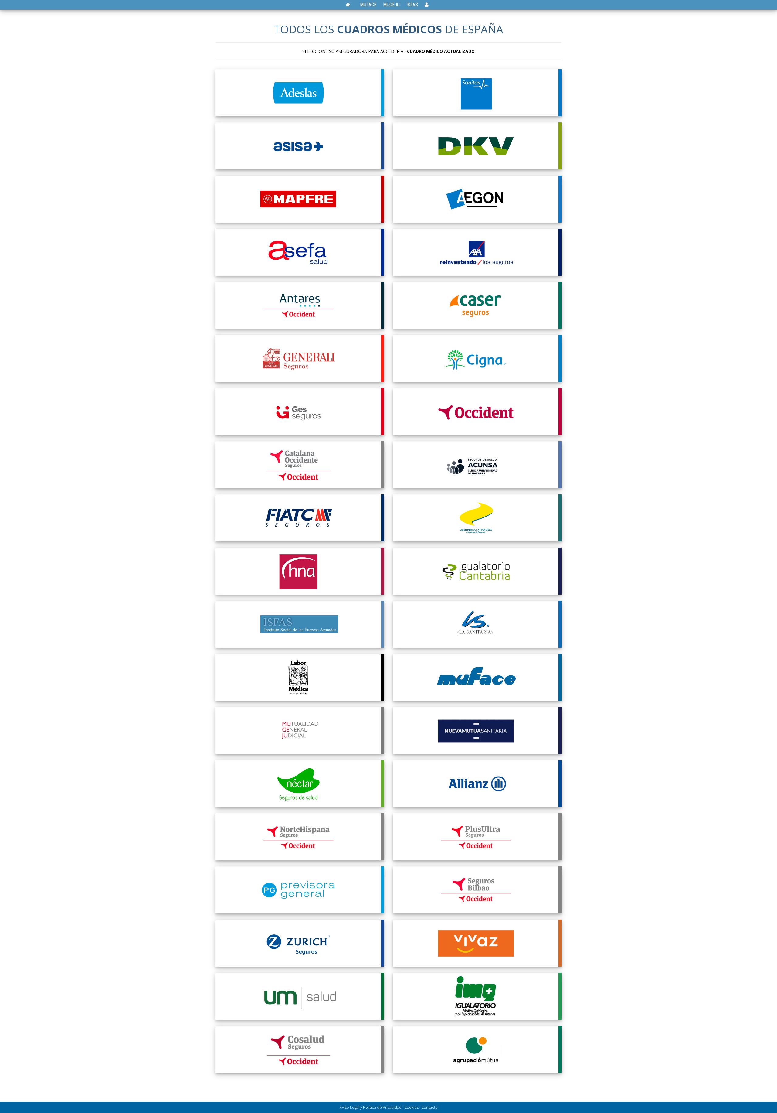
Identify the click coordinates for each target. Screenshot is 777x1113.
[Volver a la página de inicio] (351, 5)
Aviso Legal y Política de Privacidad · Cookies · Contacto (389, 1107)
